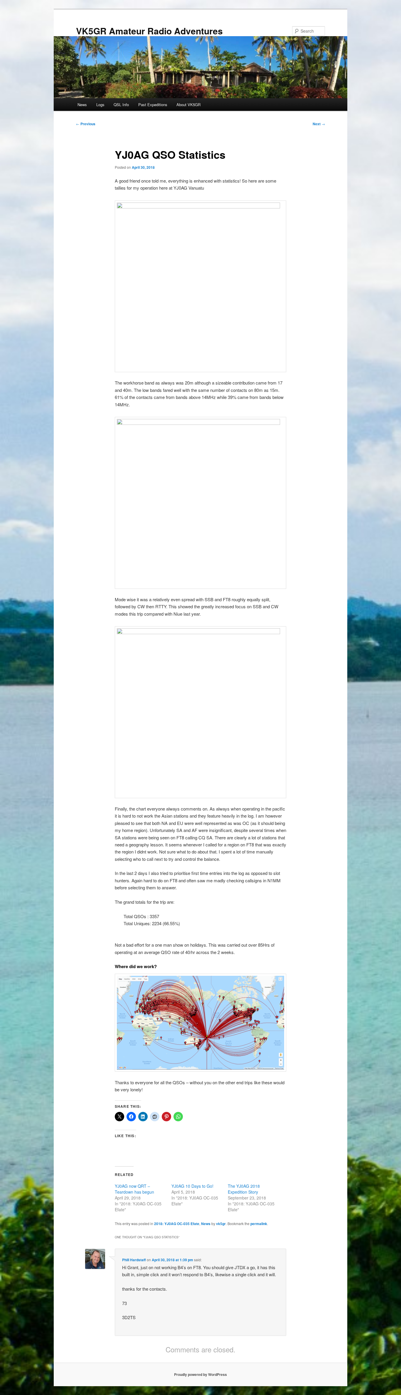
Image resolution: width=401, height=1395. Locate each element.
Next (319, 123)
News (82, 104)
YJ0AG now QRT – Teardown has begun (134, 1189)
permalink (258, 1223)
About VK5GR (188, 104)
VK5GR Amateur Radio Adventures (149, 30)
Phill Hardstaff (134, 1259)
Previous (85, 123)
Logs (100, 104)
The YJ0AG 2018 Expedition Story (244, 1189)
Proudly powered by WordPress (200, 1374)
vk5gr (221, 1223)
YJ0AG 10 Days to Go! (192, 1186)
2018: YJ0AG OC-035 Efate (176, 1223)
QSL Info (121, 104)
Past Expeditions (152, 104)
